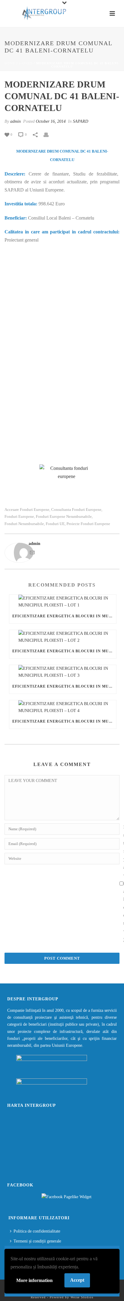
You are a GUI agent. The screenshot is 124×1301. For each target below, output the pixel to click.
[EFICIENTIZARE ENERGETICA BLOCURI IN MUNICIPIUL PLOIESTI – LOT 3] (62, 672)
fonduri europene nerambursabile (64, 516)
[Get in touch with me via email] (32, 553)
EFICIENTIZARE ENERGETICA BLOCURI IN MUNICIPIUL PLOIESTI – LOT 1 (64, 616)
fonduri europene (19, 516)
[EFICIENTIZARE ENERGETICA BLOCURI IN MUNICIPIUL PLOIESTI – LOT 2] (62, 637)
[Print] (49, 134)
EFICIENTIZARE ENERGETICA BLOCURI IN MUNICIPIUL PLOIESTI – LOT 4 (64, 721)
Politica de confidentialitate (37, 1231)
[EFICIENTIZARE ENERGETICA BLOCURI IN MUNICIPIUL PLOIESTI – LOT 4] (62, 707)
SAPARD (26, 63)
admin (15, 121)
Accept (77, 1280)
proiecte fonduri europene (88, 524)
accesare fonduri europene (27, 509)
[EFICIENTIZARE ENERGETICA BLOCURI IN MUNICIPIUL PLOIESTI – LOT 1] (62, 602)
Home (10, 63)
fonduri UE (55, 524)
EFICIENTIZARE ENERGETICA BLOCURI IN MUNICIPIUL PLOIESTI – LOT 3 (64, 686)
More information (34, 1280)
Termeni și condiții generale (37, 1241)
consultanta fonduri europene (76, 509)
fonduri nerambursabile (24, 524)
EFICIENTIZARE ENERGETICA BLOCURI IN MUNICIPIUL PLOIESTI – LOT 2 (64, 651)
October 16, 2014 (51, 121)
